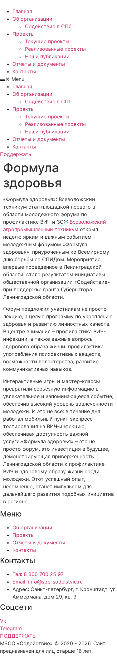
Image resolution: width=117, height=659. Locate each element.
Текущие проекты (47, 41)
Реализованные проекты (55, 49)
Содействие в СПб (48, 26)
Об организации (32, 19)
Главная (22, 11)
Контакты (24, 71)
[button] (58, 79)
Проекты (23, 34)
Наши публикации (47, 56)
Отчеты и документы (38, 64)
